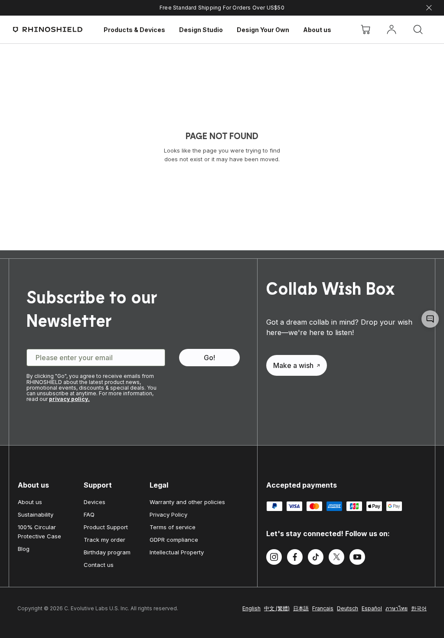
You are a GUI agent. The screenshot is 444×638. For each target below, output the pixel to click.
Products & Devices (134, 29)
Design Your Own (263, 29)
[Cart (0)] (365, 29)
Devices (94, 501)
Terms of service (173, 527)
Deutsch (347, 608)
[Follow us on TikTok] (315, 558)
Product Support (106, 527)
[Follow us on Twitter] (336, 558)
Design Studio (201, 29)
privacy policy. (69, 399)
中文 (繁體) (277, 608)
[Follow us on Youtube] (357, 558)
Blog (23, 548)
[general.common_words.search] (418, 29)
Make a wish (293, 365)
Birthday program (107, 552)
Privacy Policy (168, 514)
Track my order (104, 539)
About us (317, 29)
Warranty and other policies (187, 501)
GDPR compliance (174, 539)
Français (322, 608)
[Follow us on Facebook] (295, 558)
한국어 (419, 608)
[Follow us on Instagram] (274, 558)
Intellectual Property (177, 552)
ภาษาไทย (396, 608)
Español (372, 608)
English (251, 608)
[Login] (391, 29)
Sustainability (35, 514)
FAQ (89, 514)
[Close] (429, 8)
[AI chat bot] (430, 319)
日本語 (301, 608)
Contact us (99, 564)
